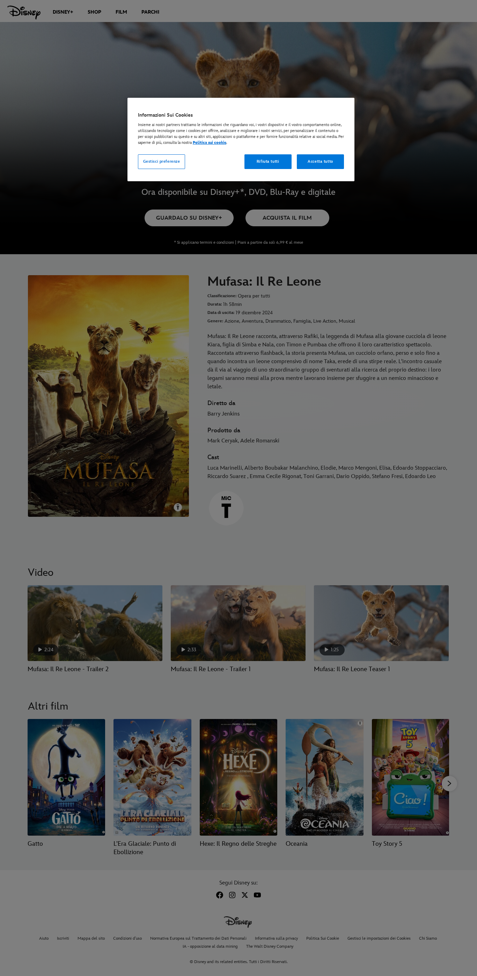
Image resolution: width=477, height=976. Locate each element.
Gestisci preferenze (161, 161)
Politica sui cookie (209, 142)
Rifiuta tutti (268, 161)
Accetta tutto (320, 161)
